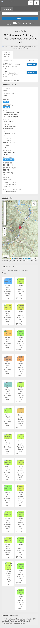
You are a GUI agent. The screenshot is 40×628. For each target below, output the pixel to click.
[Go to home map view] (4, 228)
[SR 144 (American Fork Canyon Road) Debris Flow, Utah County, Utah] (20, 48)
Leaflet (13, 258)
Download (31, 64)
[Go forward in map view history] (4, 231)
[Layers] (34, 203)
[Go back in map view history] (4, 234)
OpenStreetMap (26, 258)
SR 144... (6, 298)
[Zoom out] (4, 223)
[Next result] (28, 31)
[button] (20, 228)
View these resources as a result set (15, 270)
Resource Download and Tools (7, 55)
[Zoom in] (4, 203)
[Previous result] (13, 31)
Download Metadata (12, 80)
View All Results (20, 31)
